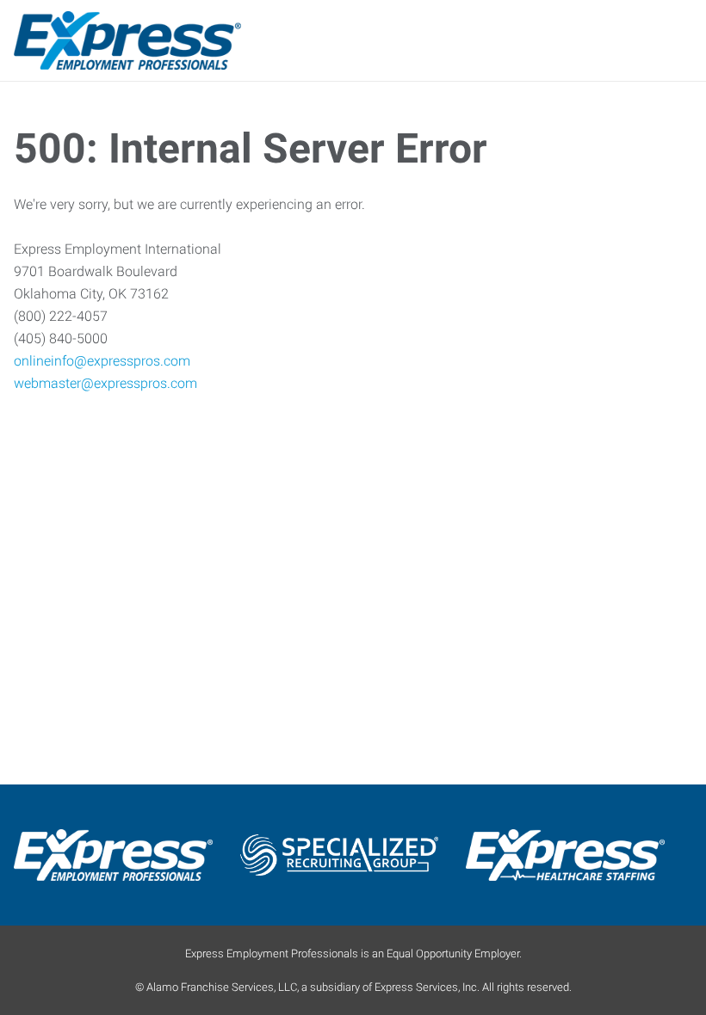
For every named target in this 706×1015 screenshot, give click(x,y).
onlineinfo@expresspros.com (102, 361)
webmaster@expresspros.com (105, 383)
